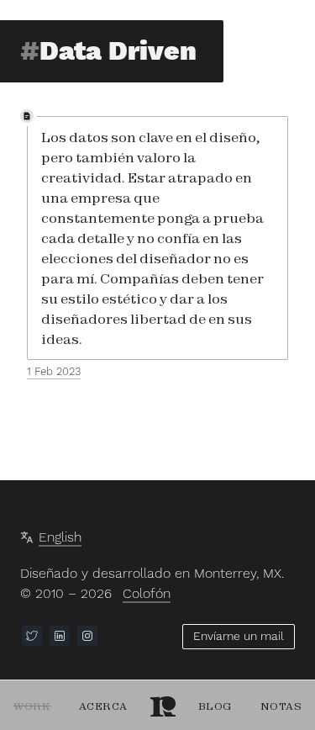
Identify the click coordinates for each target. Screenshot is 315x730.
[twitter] (32, 636)
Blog (215, 706)
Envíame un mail (238, 636)
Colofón (147, 593)
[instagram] (87, 636)
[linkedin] (60, 636)
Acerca (103, 706)
